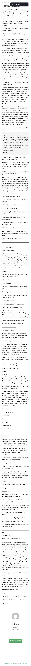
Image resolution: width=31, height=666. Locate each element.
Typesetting (10, 2)
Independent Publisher (9, 663)
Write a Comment (16, 640)
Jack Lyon (4, 2)
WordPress (24, 663)
